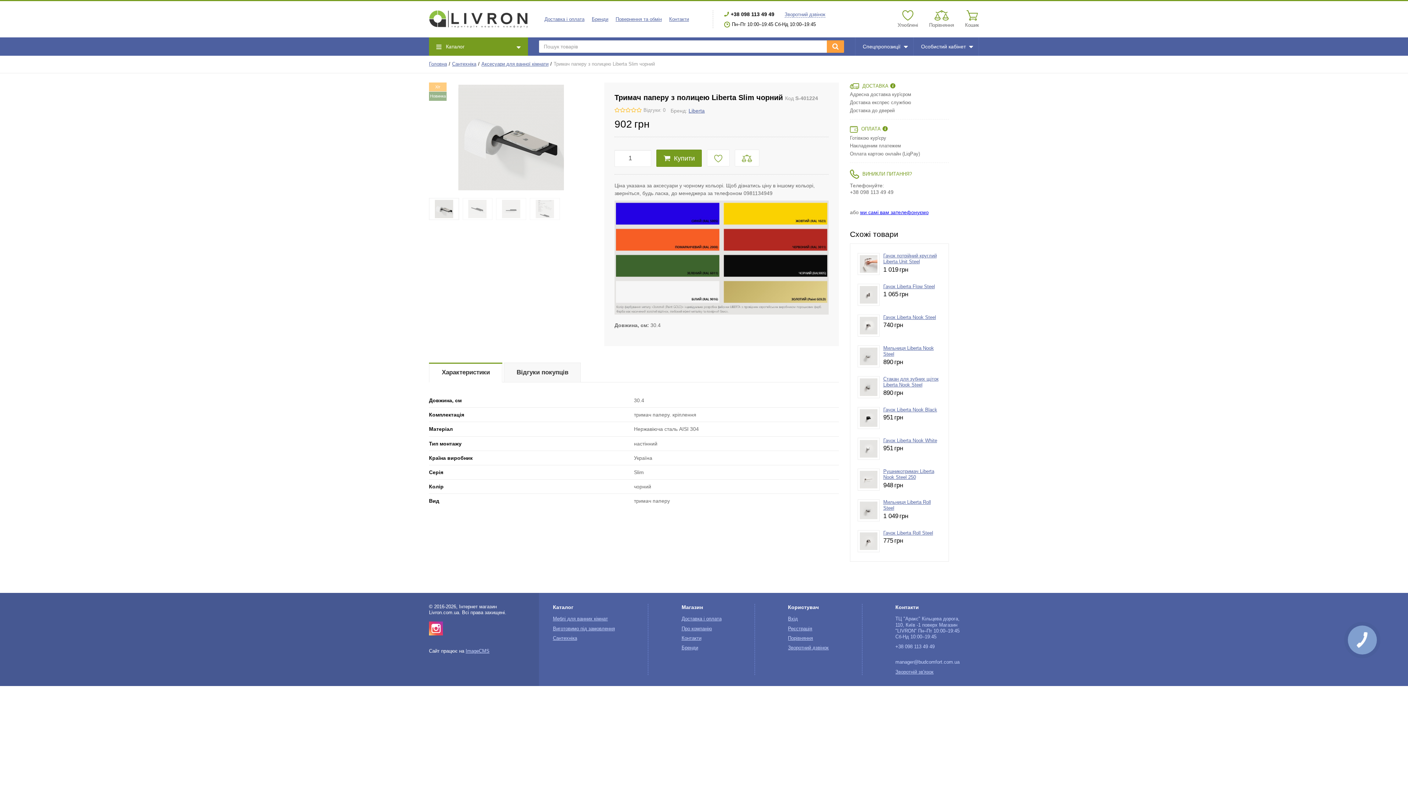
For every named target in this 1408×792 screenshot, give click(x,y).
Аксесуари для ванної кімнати (515, 64)
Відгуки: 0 (655, 110)
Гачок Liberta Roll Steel (908, 533)
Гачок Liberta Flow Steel (909, 286)
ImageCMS (477, 651)
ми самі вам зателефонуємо (894, 212)
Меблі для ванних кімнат (580, 619)
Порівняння (800, 638)
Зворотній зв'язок (914, 672)
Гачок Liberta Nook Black (910, 409)
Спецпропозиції (882, 47)
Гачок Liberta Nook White (910, 440)
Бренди (600, 19)
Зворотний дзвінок (805, 14)
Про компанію (697, 628)
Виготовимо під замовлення (584, 628)
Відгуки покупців (542, 372)
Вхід (793, 619)
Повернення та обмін (639, 19)
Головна (438, 64)
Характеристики (466, 372)
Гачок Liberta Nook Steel (909, 317)
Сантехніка (464, 64)
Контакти (679, 19)
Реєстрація (800, 628)
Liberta (697, 111)
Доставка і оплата (564, 19)
